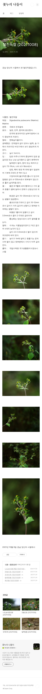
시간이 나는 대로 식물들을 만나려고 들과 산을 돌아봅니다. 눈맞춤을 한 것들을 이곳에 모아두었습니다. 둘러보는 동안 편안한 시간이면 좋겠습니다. (16, 656)
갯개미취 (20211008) (13, 575)
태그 (11, 13)
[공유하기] (11, 554)
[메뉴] (37, 4)
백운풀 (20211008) (12, 580)
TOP (37, 686)
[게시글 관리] (14, 554)
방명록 (21, 13)
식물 (6, 564)
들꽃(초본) (13, 564)
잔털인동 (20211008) (13, 572)
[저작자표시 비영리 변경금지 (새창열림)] (30, 555)
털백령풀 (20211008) (13, 578)
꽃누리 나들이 (13, 4)
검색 (32, 4)
